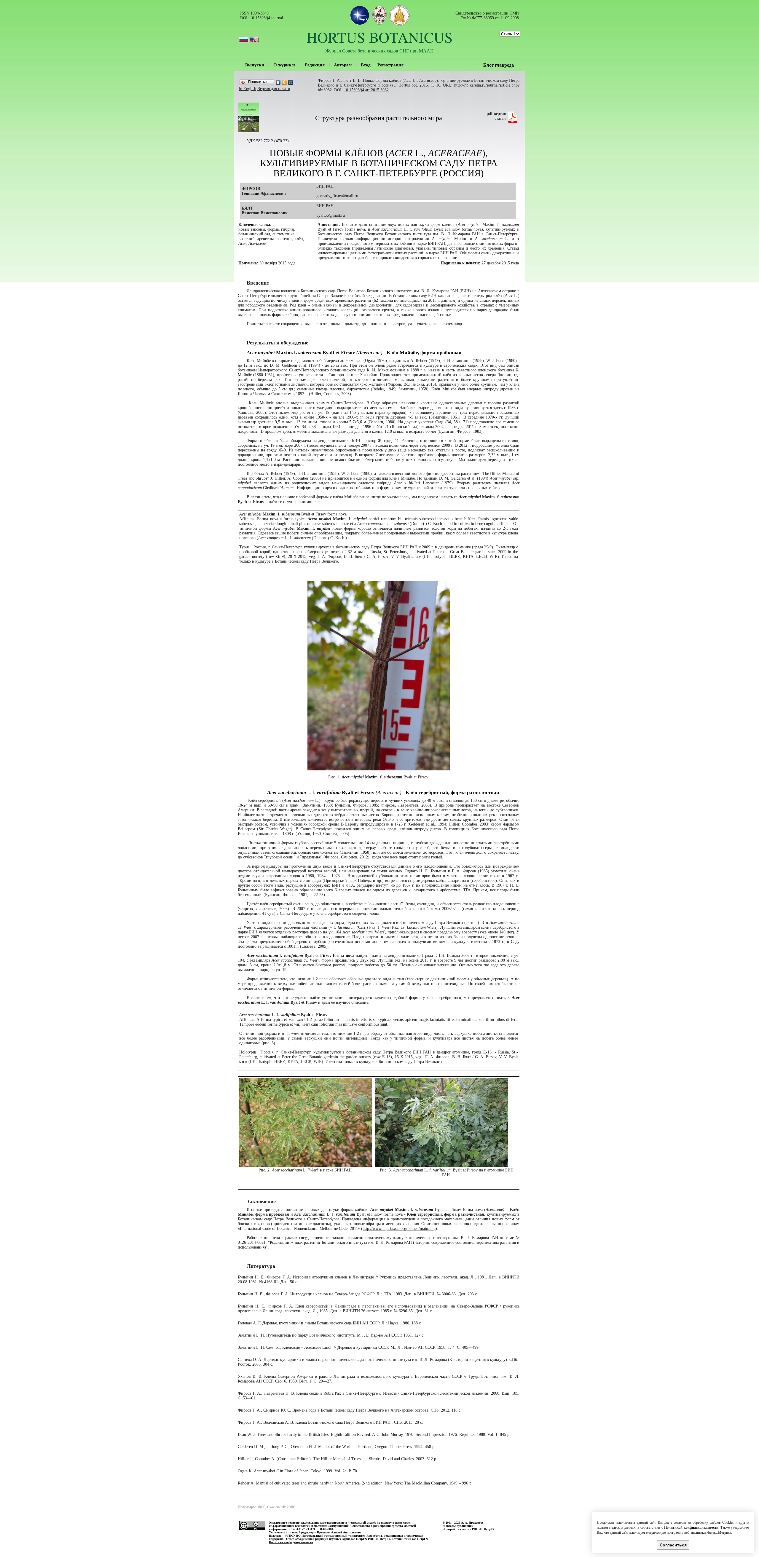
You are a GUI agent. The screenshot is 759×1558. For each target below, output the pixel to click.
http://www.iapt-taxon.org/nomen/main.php (399, 1228)
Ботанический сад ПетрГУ (409, 1539)
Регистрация (390, 65)
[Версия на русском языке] (244, 37)
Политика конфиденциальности (291, 1542)
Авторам (343, 65)
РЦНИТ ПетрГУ (379, 1539)
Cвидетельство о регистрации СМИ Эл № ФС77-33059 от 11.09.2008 (487, 15)
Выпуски (254, 65)
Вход (366, 65)
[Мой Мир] (291, 82)
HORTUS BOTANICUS (380, 37)
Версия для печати (273, 89)
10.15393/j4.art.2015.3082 (366, 90)
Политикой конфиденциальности (691, 1527)
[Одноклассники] (284, 82)
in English (247, 89)
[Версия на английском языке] (254, 37)
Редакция (315, 65)
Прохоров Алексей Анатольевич (339, 1532)
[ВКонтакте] (278, 82)
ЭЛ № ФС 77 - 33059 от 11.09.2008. (311, 1529)
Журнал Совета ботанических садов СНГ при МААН (379, 50)
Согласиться (673, 1545)
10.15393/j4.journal (266, 18)
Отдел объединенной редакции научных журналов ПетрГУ (326, 1539)
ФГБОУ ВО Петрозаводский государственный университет (325, 1535)
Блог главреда (498, 65)
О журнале (284, 65)
